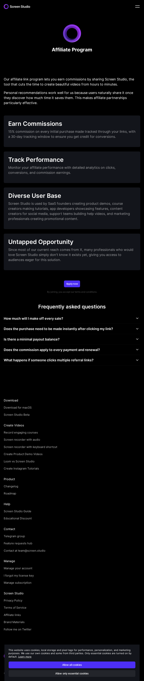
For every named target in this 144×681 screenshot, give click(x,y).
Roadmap (10, 493)
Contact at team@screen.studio (24, 550)
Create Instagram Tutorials (21, 468)
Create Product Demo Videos (23, 454)
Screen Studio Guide (17, 511)
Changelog (11, 486)
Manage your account (18, 568)
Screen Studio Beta (16, 414)
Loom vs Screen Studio (19, 461)
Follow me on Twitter (18, 629)
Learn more (25, 656)
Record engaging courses (21, 432)
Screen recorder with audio (22, 439)
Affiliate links (12, 615)
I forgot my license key (19, 575)
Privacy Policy (13, 600)
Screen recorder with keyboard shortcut (30, 447)
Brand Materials (14, 622)
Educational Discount (18, 518)
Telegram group (14, 536)
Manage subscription (18, 582)
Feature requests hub (18, 543)
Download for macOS (18, 407)
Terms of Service (15, 607)
